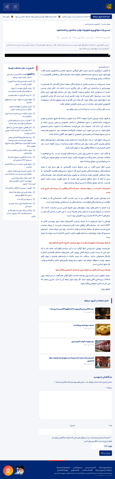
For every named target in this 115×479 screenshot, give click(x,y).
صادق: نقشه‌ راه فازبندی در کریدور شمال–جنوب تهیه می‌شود (19, 76)
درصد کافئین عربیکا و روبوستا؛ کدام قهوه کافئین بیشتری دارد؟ (72, 308)
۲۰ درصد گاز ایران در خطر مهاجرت (20, 95)
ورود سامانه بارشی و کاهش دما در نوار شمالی (19, 152)
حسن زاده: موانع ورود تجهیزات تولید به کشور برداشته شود (83, 30)
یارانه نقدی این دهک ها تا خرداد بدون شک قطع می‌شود (20, 194)
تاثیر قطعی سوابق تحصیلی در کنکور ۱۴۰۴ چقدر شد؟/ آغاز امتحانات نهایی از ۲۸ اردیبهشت (20, 130)
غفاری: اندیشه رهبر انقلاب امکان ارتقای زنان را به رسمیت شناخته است (18, 172)
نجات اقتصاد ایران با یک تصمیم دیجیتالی (20, 205)
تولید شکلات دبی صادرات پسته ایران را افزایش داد (18, 115)
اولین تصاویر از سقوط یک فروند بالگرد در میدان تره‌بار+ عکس (20, 108)
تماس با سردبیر (90, 467)
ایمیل (72, 425)
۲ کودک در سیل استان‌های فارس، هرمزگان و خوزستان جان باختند (19, 122)
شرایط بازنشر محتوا (63, 467)
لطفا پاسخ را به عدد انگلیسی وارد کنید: (98, 441)
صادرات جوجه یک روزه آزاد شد (83, 325)
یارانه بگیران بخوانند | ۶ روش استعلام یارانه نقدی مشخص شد (20, 90)
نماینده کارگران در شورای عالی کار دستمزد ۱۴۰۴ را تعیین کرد (20, 159)
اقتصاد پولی (75, 470)
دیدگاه (109, 387)
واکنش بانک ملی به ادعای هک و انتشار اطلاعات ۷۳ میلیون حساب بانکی (21, 213)
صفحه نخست (106, 24)
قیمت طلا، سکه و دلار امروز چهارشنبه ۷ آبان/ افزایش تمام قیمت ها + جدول (22, 180)
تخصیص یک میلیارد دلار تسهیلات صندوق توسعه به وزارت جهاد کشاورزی (71, 359)
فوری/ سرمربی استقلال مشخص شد (18, 188)
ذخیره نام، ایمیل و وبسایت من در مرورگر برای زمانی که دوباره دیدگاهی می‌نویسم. (80, 437)
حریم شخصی (77, 467)
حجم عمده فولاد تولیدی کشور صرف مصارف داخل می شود (40, 16)
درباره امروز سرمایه (105, 467)
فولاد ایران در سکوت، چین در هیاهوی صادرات (18, 101)
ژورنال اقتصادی (62, 470)
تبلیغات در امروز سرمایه (103, 470)
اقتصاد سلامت (87, 470)
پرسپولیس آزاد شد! (24, 199)
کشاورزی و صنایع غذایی (92, 24)
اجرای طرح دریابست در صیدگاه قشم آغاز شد (18, 166)
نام (110, 425)
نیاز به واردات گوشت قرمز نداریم (83, 341)
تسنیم (89, 37)
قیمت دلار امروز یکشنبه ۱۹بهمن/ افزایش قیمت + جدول (19, 83)
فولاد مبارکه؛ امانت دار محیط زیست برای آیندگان (84, 16)
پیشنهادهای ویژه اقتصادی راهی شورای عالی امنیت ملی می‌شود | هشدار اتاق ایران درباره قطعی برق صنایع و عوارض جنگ (20, 142)
